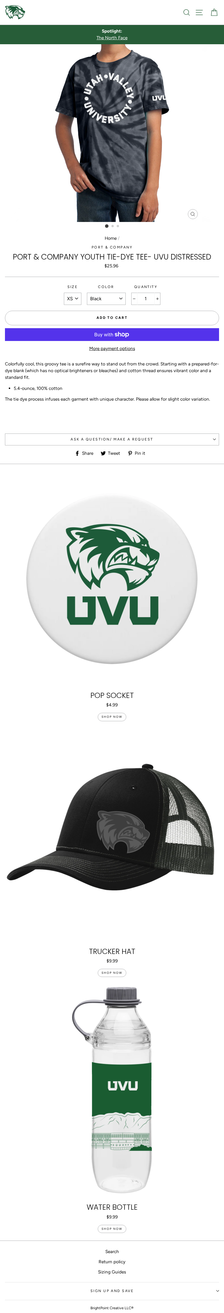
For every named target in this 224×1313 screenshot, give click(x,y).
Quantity (146, 287)
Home (111, 238)
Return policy (112, 1261)
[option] (112, 34)
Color (106, 287)
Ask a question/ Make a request (112, 439)
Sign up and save (112, 1291)
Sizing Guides (112, 1272)
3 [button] (118, 226)
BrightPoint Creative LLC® (112, 1308)
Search (112, 1251)
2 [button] (112, 226)
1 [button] (106, 226)
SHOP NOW (112, 717)
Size (72, 287)
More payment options (112, 348)
